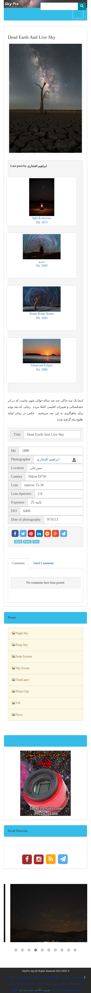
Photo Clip (22, 691)
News (19, 714)
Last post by (28, 166)
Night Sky (21, 633)
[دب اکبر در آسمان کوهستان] (45, 913)
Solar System (23, 656)
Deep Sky (21, 645)
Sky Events (22, 668)
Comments (18, 563)
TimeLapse (22, 680)
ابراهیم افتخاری (48, 459)
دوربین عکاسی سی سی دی (35, 989)
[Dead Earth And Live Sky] (45, 98)
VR (17, 703)
